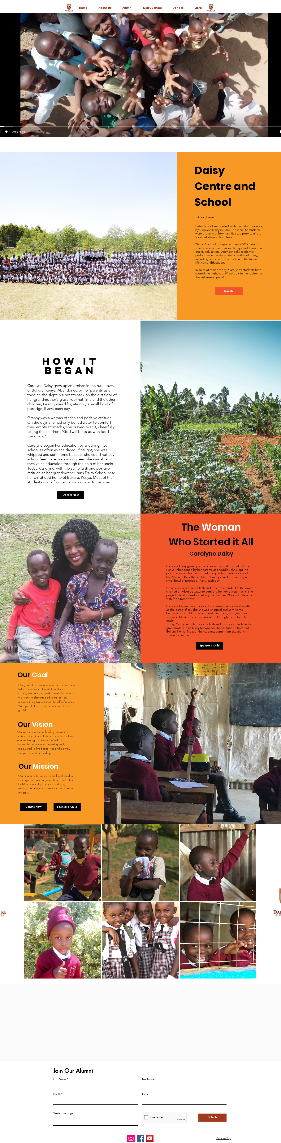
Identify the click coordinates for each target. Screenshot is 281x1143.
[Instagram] (131, 1138)
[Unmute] (6, 131)
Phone (145, 1094)
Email (56, 1094)
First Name (59, 1079)
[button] (67, 807)
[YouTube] (149, 1138)
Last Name (148, 1079)
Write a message (63, 1113)
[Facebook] (140, 1138)
